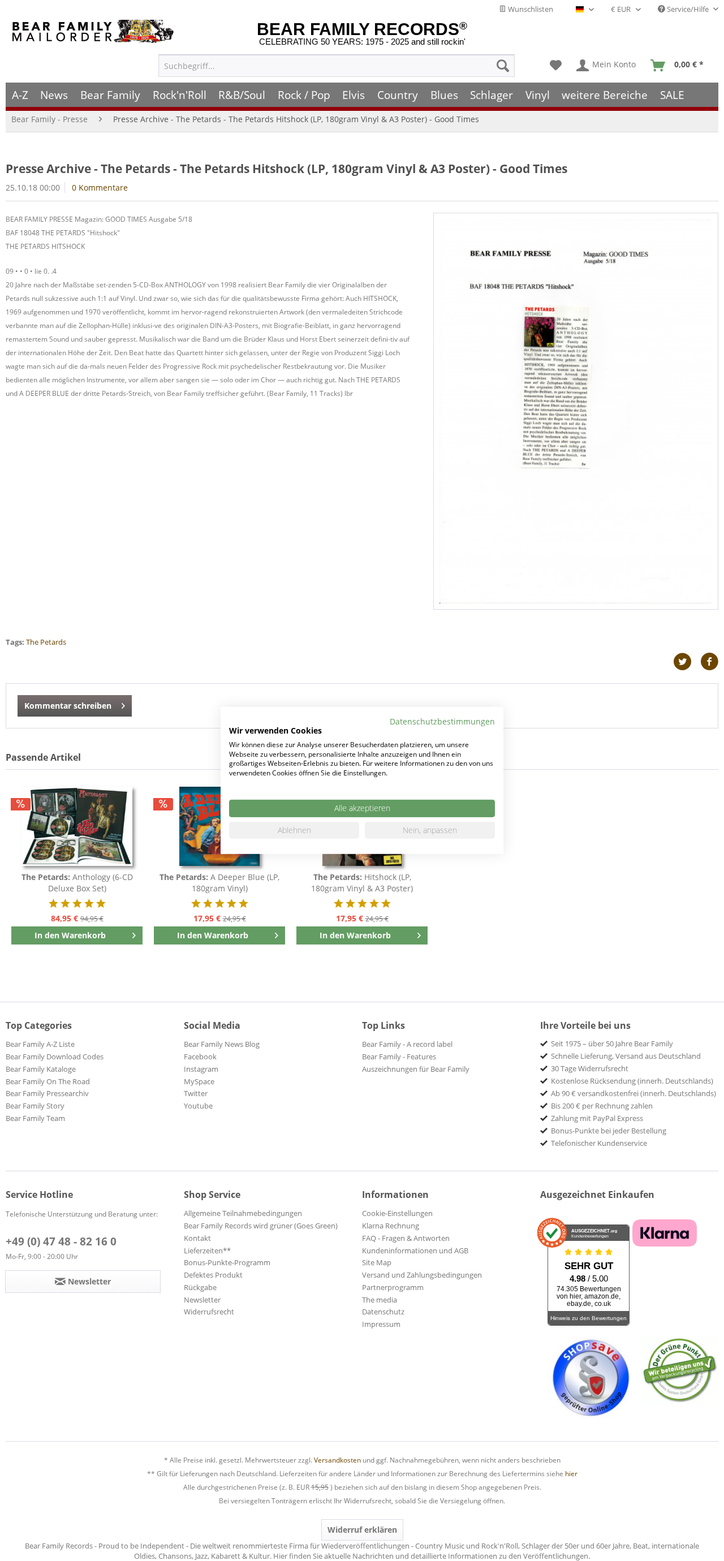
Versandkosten (337, 1460)
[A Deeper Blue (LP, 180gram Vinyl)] (219, 826)
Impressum (381, 1324)
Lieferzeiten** (207, 1250)
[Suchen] (503, 65)
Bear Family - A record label (407, 1044)
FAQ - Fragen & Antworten (406, 1238)
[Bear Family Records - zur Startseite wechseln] (95, 31)
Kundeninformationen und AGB (415, 1250)
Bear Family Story (35, 1106)
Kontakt (197, 1238)
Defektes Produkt (213, 1275)
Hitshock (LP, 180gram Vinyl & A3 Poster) (362, 883)
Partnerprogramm (393, 1287)
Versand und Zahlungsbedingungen (422, 1275)
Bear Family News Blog (222, 1044)
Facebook (200, 1056)
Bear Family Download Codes (55, 1056)
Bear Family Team (35, 1118)
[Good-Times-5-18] (575, 411)
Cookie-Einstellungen (397, 1213)
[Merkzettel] (555, 65)
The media (379, 1300)
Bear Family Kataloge (41, 1069)
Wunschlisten (529, 9)
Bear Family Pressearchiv (47, 1093)
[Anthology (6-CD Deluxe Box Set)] (77, 826)
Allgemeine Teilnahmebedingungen (243, 1213)
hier (571, 1473)
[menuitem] (336, 65)
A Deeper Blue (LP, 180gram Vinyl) (219, 883)
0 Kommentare (100, 187)
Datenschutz (383, 1311)
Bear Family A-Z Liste (40, 1044)
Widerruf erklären (362, 1529)
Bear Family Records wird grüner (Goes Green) (261, 1226)
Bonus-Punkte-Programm (227, 1262)
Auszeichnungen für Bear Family (415, 1069)
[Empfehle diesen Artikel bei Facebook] (709, 662)
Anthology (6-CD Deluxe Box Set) (77, 883)
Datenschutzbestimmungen (442, 721)
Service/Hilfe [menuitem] (687, 9)
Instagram (201, 1069)
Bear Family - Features (399, 1056)
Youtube (198, 1106)
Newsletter (202, 1300)
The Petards (46, 642)
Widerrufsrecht (209, 1311)
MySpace (199, 1081)
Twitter (196, 1093)
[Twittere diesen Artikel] (686, 662)
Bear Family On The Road (48, 1081)
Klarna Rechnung (390, 1226)
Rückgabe (200, 1287)
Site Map (376, 1262)
